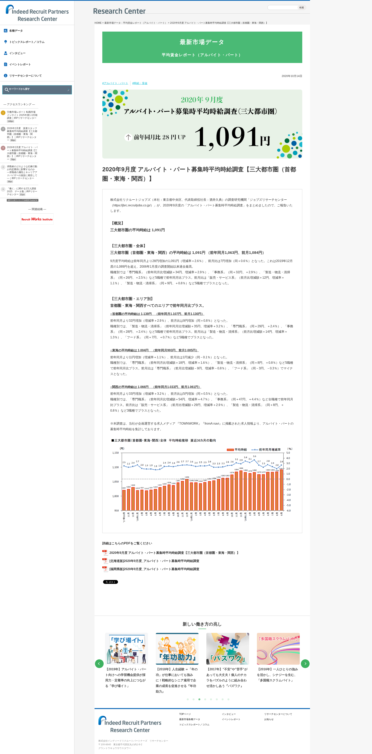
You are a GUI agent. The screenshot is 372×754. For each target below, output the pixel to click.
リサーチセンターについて (25, 75)
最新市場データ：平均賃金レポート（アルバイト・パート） (135, 23)
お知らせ (269, 719)
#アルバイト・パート (115, 83)
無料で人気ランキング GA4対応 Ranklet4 (22, 200)
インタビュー (17, 53)
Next (305, 663)
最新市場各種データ (189, 719)
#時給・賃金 (139, 83)
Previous (99, 663)
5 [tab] (212, 700)
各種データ (16, 30)
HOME (98, 23)
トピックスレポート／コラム (27, 41)
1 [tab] (188, 700)
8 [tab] (229, 700)
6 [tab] (218, 700)
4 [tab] (206, 700)
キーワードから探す (19, 89)
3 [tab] (200, 700)
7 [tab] (223, 700)
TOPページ (185, 714)
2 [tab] (194, 700)
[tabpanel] (143, 664)
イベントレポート (20, 64)
